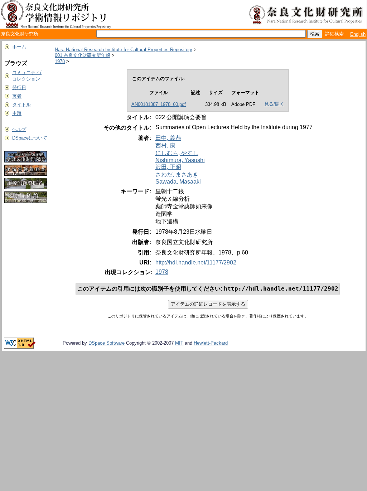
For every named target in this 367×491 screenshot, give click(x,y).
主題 (16, 113)
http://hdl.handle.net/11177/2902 (195, 262)
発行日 (19, 87)
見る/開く (274, 104)
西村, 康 (165, 145)
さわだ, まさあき (176, 174)
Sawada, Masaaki (178, 182)
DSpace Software (106, 343)
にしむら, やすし (176, 153)
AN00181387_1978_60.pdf (158, 104)
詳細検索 (334, 34)
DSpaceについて (29, 138)
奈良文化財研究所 (19, 34)
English (358, 34)
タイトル (21, 104)
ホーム (19, 46)
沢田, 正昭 (168, 167)
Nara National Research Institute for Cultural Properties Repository (123, 49)
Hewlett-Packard (211, 343)
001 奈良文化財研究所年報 (82, 55)
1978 (60, 61)
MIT (179, 343)
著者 (16, 96)
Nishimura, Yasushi (180, 160)
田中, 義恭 (168, 138)
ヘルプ (19, 129)
